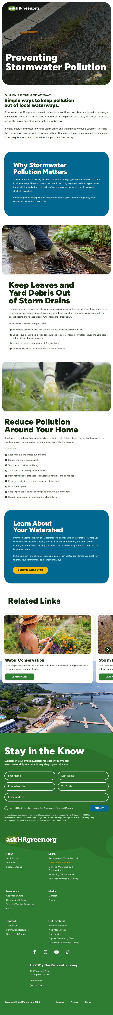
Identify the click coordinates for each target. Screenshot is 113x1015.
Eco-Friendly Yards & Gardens (63, 878)
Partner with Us (56, 934)
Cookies (60, 1002)
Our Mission (12, 858)
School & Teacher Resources (20, 904)
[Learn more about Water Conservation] (47, 634)
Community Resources (17, 930)
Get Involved (56, 921)
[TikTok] (67, 952)
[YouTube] (56, 952)
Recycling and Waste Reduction (64, 858)
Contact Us (11, 925)
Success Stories (14, 867)
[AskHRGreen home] (25, 8)
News (52, 900)
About (9, 853)
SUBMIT (99, 808)
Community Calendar (16, 900)
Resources (12, 891)
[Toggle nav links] (103, 8)
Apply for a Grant (14, 895)
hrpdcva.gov (36, 980)
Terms (88, 1002)
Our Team (11, 862)
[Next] (108, 649)
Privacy (74, 1002)
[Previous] (5, 649)
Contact (53, 895)
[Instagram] (45, 952)
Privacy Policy (62, 820)
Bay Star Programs (58, 925)
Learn (12, 95)
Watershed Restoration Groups (64, 942)
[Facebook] (34, 952)
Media (52, 891)
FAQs (8, 908)
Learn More (19, 676)
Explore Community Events (62, 938)
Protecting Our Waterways (34, 95)
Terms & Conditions (46, 820)
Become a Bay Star (30, 569)
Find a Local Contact (16, 934)
